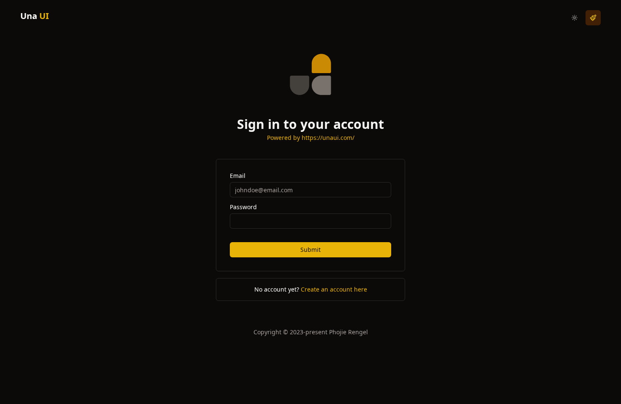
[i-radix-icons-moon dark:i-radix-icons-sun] (574, 17)
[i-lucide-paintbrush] (593, 17)
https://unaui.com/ (328, 138)
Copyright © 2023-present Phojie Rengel (310, 332)
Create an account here (334, 289)
